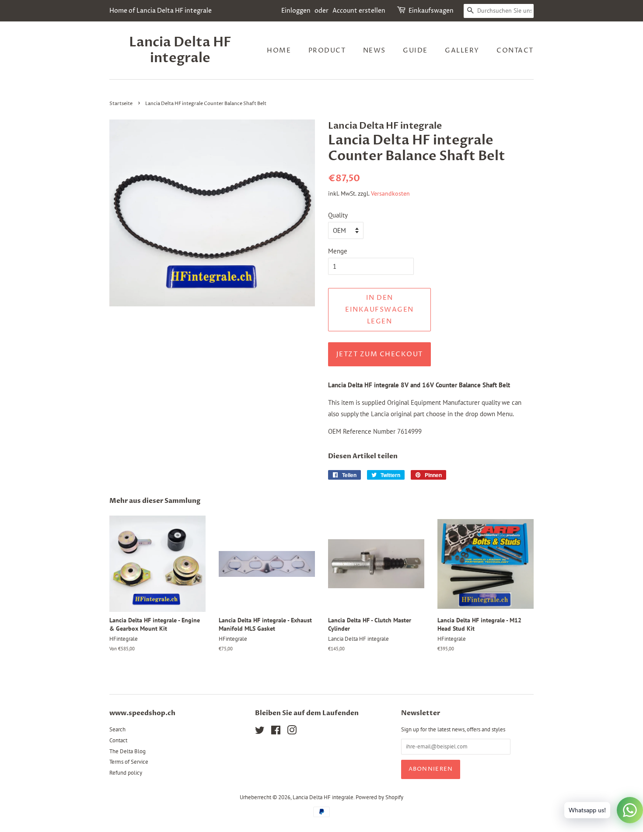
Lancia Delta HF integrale (180, 50)
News (374, 50)
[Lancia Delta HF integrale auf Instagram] (292, 732)
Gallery (462, 50)
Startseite (121, 103)
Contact (515, 50)
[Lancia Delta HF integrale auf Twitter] (260, 732)
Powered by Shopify (379, 797)
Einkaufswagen (431, 11)
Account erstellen (358, 11)
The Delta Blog (127, 751)
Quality (338, 215)
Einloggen (296, 11)
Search (117, 729)
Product (327, 50)
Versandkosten (390, 193)
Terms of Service (128, 761)
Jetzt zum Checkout (379, 354)
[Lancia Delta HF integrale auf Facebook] (276, 732)
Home (279, 50)
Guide (415, 50)
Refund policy (125, 772)
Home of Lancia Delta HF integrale (160, 11)
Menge (337, 251)
